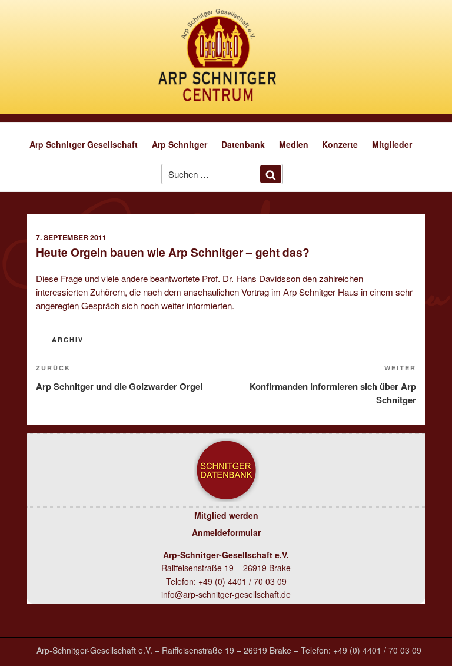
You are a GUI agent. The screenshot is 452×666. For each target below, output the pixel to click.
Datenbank (243, 144)
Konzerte (340, 144)
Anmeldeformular (226, 532)
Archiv (68, 339)
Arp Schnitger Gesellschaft (83, 144)
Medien (293, 144)
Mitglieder (392, 144)
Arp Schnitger (179, 144)
